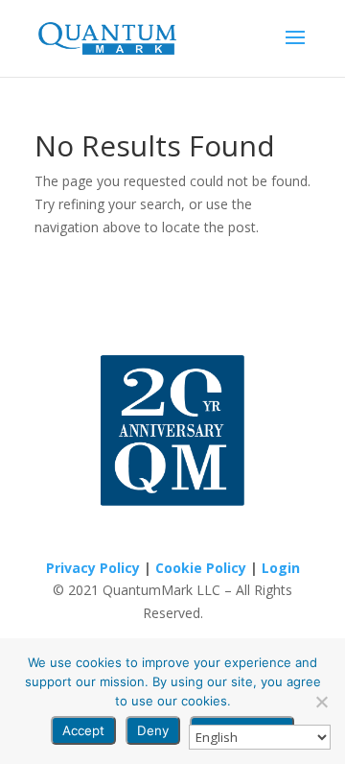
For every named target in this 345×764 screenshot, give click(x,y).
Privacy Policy (93, 568)
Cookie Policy (200, 568)
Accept (83, 730)
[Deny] (321, 701)
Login (281, 568)
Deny (153, 730)
